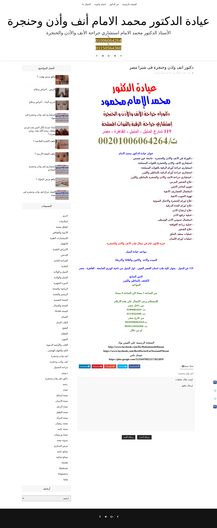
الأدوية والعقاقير (60, 232)
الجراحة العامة (61, 260)
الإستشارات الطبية (59, 238)
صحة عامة (63, 429)
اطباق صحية (62, 227)
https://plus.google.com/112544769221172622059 (136, 359)
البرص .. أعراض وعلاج (44, 89)
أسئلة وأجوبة (100, 4)
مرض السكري (61, 446)
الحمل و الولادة (61, 272)
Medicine (63, 468)
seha (65, 479)
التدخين (64, 255)
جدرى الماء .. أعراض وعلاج (42, 102)
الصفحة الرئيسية (129, 4)
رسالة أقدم (128, 437)
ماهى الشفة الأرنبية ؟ (45, 154)
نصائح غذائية (62, 457)
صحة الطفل (62, 412)
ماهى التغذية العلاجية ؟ (44, 141)
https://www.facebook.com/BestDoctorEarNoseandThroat (136, 350)
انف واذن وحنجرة (161, 73)
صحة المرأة (62, 418)
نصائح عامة (62, 451)
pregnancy (63, 474)
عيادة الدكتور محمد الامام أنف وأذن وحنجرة (108, 21)
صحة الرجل (62, 406)
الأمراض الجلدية (60, 249)
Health (65, 463)
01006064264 (108, 40)
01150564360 (108, 48)
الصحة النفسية (61, 300)
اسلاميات (63, 221)
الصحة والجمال (60, 305)
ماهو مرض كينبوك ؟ (45, 179)
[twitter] (115, 55)
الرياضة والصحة (60, 288)
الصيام (65, 316)
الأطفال (64, 243)
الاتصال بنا (86, 4)
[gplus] (109, 55)
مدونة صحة (62, 440)
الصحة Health (61, 311)
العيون (65, 339)
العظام (64, 333)
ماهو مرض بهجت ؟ (46, 76)
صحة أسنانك (62, 395)
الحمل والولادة (61, 277)
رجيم (65, 384)
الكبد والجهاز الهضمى (58, 350)
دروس (65, 373)
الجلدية (64, 266)
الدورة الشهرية (61, 283)
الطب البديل (62, 322)
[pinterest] (103, 55)
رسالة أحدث (144, 437)
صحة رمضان (61, 423)
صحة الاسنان (61, 401)
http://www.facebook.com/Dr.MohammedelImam (136, 346)
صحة (65, 390)
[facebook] (121, 55)
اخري (65, 215)
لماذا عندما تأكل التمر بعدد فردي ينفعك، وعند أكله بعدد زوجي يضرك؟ (39, 130)
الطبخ (65, 328)
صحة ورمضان (61, 434)
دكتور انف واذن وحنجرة (56, 378)
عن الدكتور (114, 4)
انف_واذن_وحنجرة (59, 361)
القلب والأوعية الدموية (57, 345)
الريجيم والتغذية (60, 294)
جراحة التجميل (61, 367)
